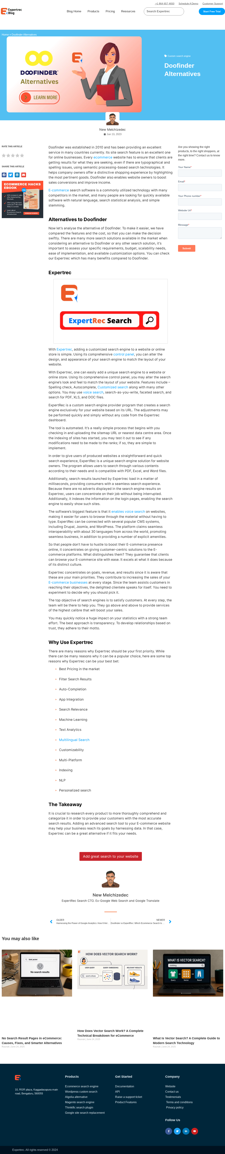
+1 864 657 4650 (164, 3)
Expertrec (64, 349)
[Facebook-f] (168, 1131)
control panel (123, 354)
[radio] (4, 156)
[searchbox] (161, 11)
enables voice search (128, 512)
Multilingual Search (74, 740)
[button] (177, 11)
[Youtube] (194, 1131)
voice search (93, 392)
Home (5, 34)
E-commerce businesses (68, 582)
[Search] (180, 11)
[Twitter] (177, 1131)
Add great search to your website (110, 856)
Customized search (113, 387)
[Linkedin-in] (185, 1131)
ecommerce (103, 157)
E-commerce (59, 190)
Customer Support (212, 3)
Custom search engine (179, 56)
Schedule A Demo (188, 3)
